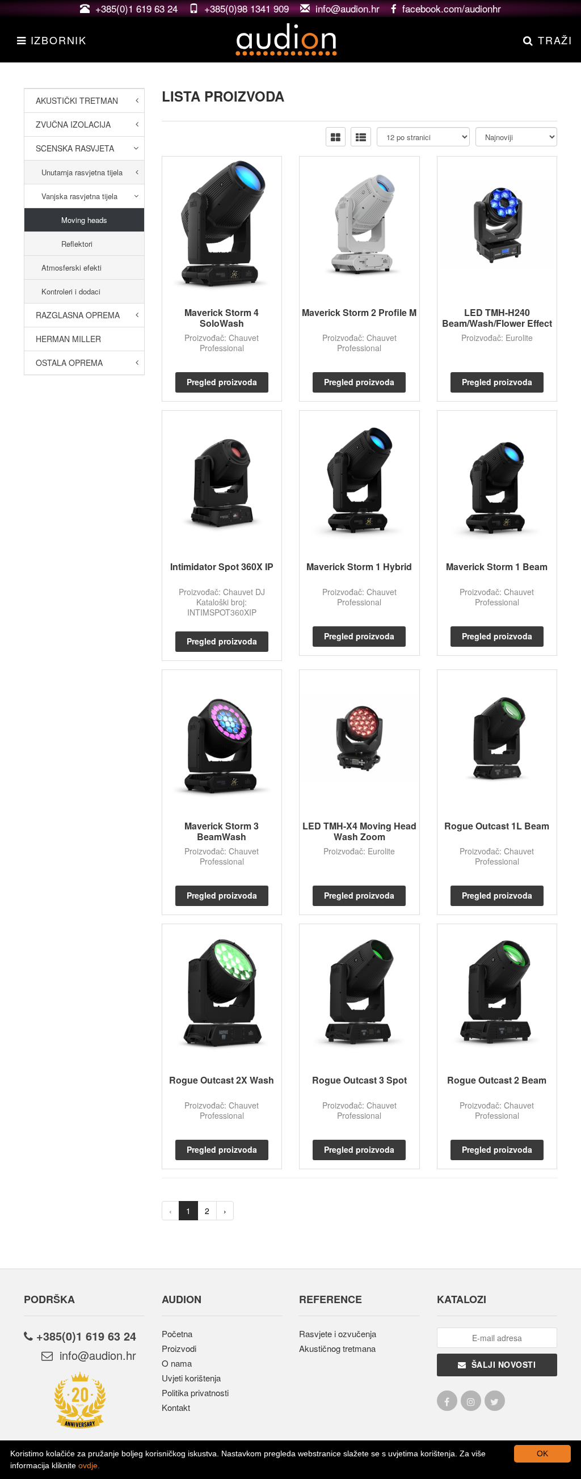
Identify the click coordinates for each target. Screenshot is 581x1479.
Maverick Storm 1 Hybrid (359, 566)
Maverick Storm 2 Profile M (359, 312)
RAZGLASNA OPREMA (78, 315)
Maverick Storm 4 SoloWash (221, 318)
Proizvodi (179, 1348)
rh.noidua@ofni (94, 1355)
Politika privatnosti (195, 1392)
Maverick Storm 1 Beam (497, 566)
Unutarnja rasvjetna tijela (82, 172)
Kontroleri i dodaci (70, 291)
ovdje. (89, 1465)
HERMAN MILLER (68, 338)
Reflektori (76, 243)
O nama (177, 1363)
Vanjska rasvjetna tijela (79, 196)
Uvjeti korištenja (191, 1378)
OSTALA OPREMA (69, 362)
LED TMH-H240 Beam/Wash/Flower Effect (497, 318)
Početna (177, 1333)
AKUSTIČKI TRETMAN (77, 100)
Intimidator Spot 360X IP (221, 566)
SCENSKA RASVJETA (75, 148)
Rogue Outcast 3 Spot (359, 1079)
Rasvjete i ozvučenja (337, 1333)
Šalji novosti (501, 1364)
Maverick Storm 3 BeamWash (221, 831)
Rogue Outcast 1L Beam (496, 825)
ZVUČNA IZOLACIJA (73, 124)
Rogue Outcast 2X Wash (221, 1079)
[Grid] (336, 136)
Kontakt (176, 1407)
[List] (361, 136)
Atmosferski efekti (71, 267)
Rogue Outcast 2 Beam (496, 1079)
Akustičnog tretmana (337, 1348)
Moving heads (84, 219)
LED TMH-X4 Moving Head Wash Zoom (359, 831)
